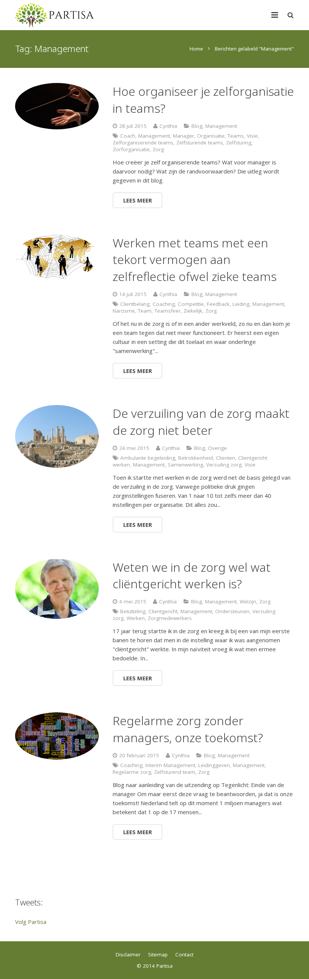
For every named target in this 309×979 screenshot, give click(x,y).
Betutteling (132, 611)
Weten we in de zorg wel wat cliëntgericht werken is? (192, 575)
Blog (196, 126)
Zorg (158, 149)
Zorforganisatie (131, 149)
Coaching (164, 304)
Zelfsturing (238, 142)
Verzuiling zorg (224, 464)
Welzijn (248, 601)
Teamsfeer (167, 310)
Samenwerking (185, 464)
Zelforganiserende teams (143, 142)
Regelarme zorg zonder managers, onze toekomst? (188, 729)
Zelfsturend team (174, 772)
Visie (252, 135)
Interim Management (170, 765)
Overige (217, 448)
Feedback (218, 304)
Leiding (241, 304)
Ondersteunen (232, 611)
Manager (183, 135)
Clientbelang (135, 304)
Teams (236, 135)
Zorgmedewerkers (170, 618)
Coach (127, 135)
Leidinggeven (214, 765)
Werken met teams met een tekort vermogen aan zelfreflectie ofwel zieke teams (195, 260)
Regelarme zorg (132, 772)
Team (144, 310)
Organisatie (211, 135)
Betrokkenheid (195, 457)
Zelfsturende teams (199, 142)
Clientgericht (162, 611)
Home (196, 48)
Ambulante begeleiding (147, 457)
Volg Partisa (30, 921)
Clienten (225, 457)
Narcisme (124, 310)
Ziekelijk (193, 310)
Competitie (191, 304)
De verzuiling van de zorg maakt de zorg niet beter (201, 421)
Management (221, 126)
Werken (136, 618)
